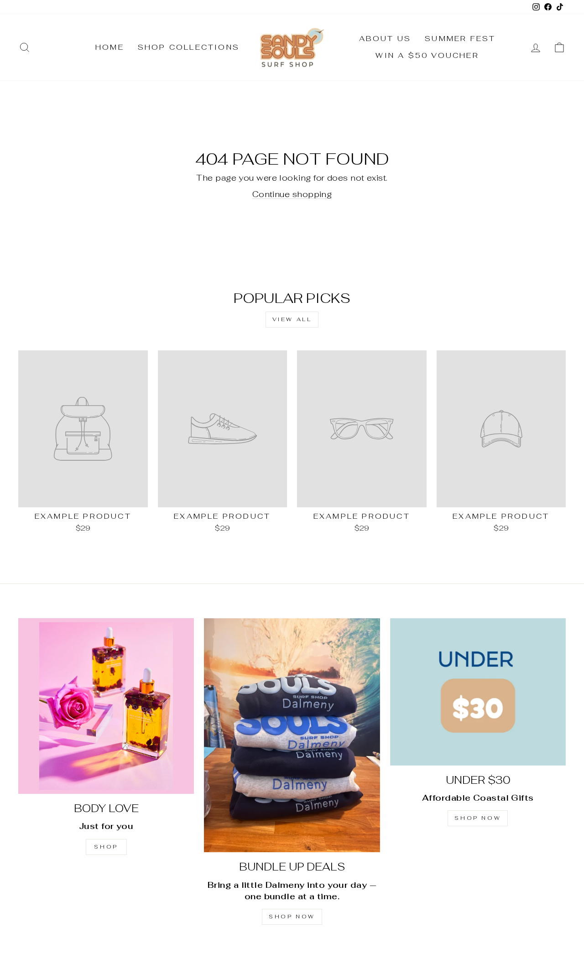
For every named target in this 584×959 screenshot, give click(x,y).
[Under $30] (478, 692)
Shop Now (292, 916)
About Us (385, 38)
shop (106, 846)
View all (292, 319)
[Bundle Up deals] (292, 735)
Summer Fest (460, 38)
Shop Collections (189, 47)
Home (109, 47)
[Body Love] (106, 706)
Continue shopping (292, 194)
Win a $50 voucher (427, 55)
